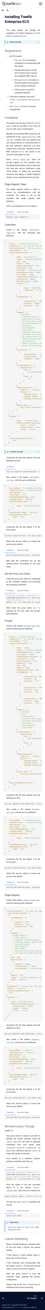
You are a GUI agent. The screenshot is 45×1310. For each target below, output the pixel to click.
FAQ (24, 1284)
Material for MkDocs (30, 1307)
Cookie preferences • (9, 1307)
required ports (23, 80)
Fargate (9, 129)
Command (10, 212)
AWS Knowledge (15, 42)
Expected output (23, 212)
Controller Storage (16, 452)
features (27, 1227)
